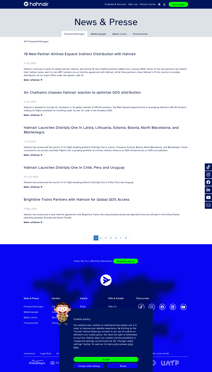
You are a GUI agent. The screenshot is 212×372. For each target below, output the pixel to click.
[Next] (120, 237)
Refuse (123, 366)
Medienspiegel (98, 34)
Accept (106, 359)
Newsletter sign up (125, 261)
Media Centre (120, 34)
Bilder (83, 306)
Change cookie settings (89, 366)
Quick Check (178, 4)
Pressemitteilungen (74, 34)
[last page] (126, 237)
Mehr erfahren (32, 80)
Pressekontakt (140, 34)
